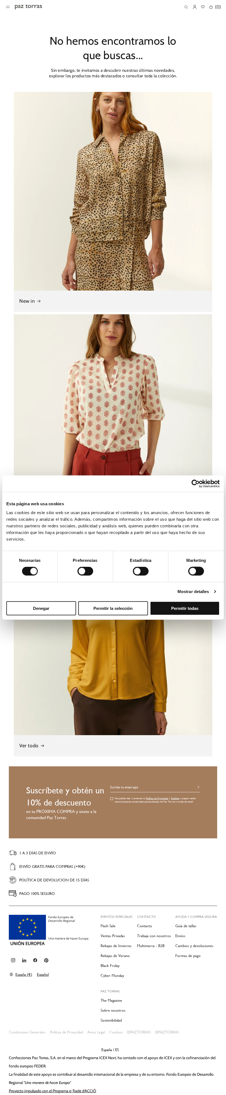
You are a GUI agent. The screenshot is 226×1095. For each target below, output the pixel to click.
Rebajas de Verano (115, 955)
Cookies (175, 798)
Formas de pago (188, 955)
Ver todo (29, 746)
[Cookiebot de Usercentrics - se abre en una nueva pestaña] (195, 484)
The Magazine (111, 1000)
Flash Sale (108, 926)
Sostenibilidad (111, 1020)
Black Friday (110, 965)
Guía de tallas (185, 926)
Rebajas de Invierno (116, 945)
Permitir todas (184, 608)
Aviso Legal (96, 1032)
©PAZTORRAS (139, 1032)
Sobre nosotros (113, 1010)
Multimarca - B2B (151, 945)
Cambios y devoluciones (194, 945)
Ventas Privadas (113, 936)
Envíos (180, 936)
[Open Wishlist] (203, 7)
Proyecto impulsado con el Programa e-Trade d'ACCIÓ (52, 1090)
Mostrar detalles (193, 591)
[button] (186, 7)
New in (27, 301)
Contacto (144, 926)
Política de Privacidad (157, 798)
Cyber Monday (112, 975)
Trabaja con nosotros (154, 936)
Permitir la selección (113, 608)
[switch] (85, 571)
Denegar (41, 608)
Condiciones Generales (27, 1032)
